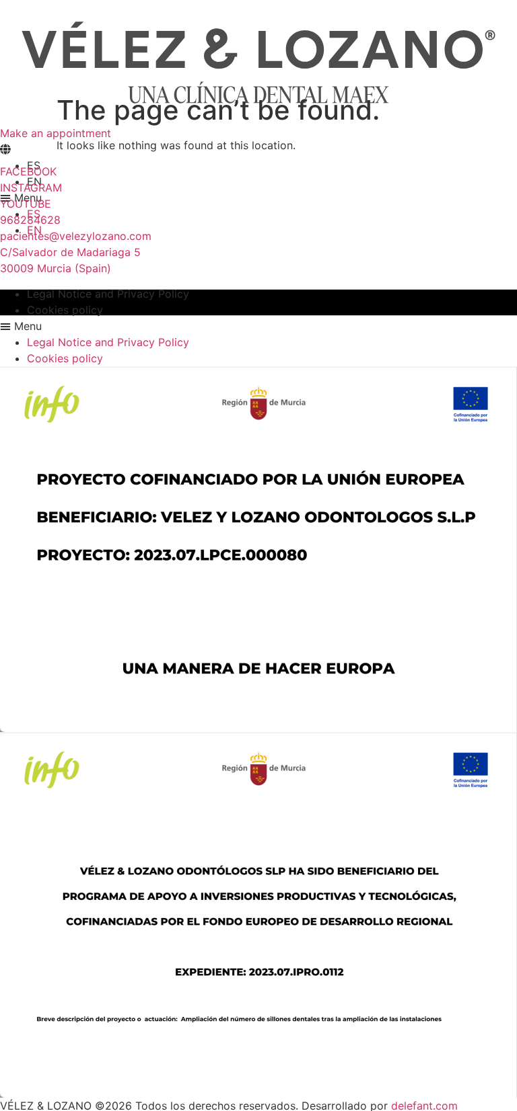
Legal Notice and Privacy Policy (108, 293)
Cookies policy (65, 310)
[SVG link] (258, 62)
